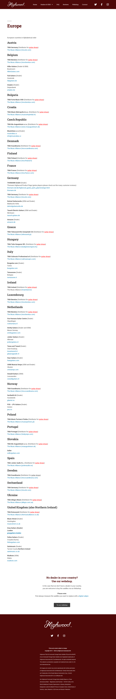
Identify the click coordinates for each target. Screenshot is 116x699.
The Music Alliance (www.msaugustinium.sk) (23, 127)
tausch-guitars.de (13, 215)
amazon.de (11, 222)
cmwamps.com (12, 370)
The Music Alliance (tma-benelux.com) (21, 62)
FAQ (58, 4)
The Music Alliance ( (14, 259)
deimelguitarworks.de (15, 206)
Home (35, 4)
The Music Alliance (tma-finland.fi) (19, 161)
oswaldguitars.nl (13, 379)
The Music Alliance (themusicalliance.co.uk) (23, 515)
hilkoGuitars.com (13, 71)
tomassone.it (12, 277)
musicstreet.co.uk (13, 524)
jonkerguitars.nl (12, 342)
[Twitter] (95, 4)
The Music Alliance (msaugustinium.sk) (21, 446)
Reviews (66, 4)
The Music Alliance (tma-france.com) (20, 173)
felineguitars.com (13, 542)
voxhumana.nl (12, 324)
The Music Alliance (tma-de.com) (19, 50)
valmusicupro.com (28, 259)
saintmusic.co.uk (13, 551)
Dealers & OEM (46, 4)
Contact (84, 4)
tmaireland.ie (26, 290)
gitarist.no (10, 400)
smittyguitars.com (13, 333)
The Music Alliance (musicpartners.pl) (20, 422)
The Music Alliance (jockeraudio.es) (20, 465)
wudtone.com (12, 561)
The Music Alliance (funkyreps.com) (20, 434)
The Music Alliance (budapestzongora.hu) (22, 247)
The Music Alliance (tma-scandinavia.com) (22, 148)
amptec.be (11, 90)
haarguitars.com (13, 360)
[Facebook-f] (101, 4)
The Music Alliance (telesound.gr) (19, 234)
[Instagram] (107, 4)
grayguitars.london (14, 533)
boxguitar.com (12, 268)
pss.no (9, 409)
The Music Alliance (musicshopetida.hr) (21, 114)
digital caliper (83, 596)
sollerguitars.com (13, 453)
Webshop (75, 4)
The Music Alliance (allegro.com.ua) (20, 502)
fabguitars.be (12, 81)
